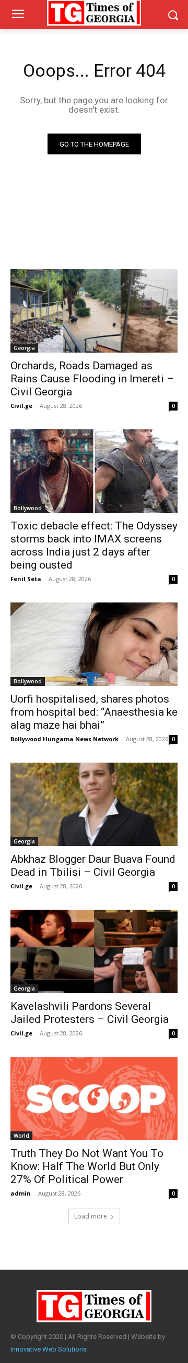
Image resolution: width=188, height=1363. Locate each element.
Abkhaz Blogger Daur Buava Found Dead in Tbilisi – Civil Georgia (92, 865)
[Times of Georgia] (94, 1306)
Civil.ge (21, 405)
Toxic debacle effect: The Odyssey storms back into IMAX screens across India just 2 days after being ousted (94, 545)
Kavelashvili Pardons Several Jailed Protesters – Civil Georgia (89, 1013)
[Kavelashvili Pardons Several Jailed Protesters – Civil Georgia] (94, 951)
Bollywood (28, 508)
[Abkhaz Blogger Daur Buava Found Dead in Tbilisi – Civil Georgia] (94, 804)
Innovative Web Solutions (48, 1349)
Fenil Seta (25, 579)
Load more (90, 1216)
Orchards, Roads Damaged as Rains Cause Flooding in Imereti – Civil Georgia (92, 378)
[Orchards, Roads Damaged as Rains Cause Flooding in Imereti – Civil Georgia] (94, 311)
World (21, 1135)
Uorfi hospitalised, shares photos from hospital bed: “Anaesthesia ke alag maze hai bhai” (94, 712)
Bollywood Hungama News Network (64, 739)
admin (20, 1193)
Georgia (24, 348)
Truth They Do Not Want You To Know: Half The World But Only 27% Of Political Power (86, 1166)
